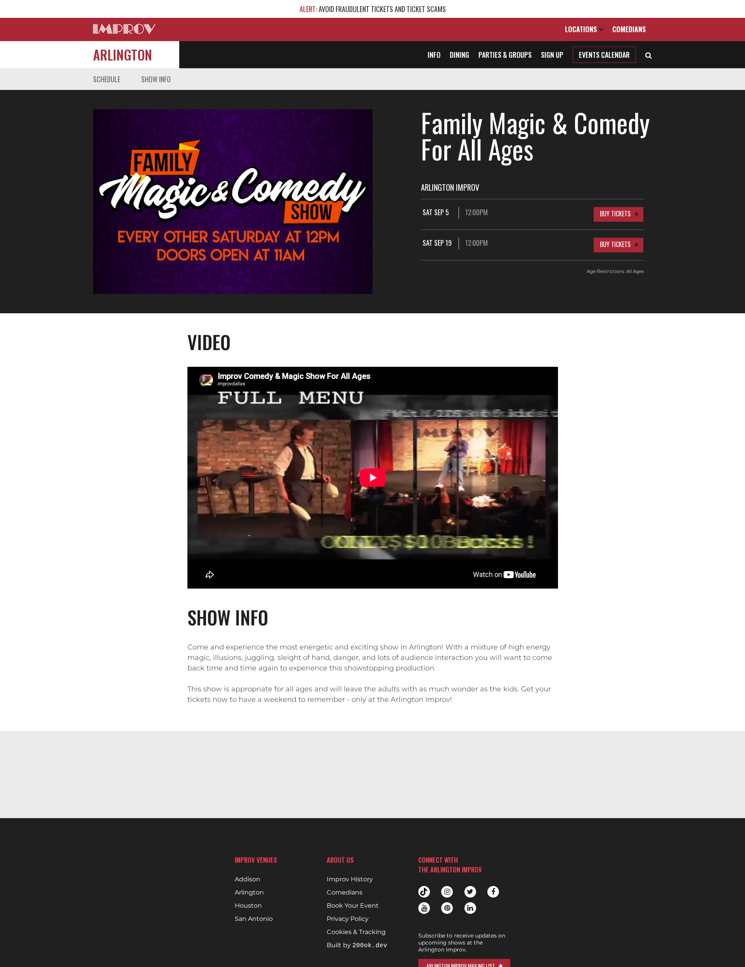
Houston (248, 906)
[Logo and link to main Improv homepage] (124, 29)
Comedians (629, 29)
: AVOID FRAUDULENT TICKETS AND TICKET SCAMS (373, 9)
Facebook (493, 892)
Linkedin (470, 908)
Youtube (424, 908)
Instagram (447, 892)
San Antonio (254, 919)
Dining (459, 55)
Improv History (350, 879)
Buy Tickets (615, 213)
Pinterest (447, 908)
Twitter (470, 892)
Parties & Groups (505, 55)
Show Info (156, 79)
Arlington (122, 54)
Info (434, 55)
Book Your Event (353, 906)
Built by (357, 945)
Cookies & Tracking (356, 932)
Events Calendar (604, 55)
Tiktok (424, 892)
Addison (247, 879)
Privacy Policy (348, 919)
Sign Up (552, 55)
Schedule (106, 79)
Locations (582, 29)
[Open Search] (648, 55)
